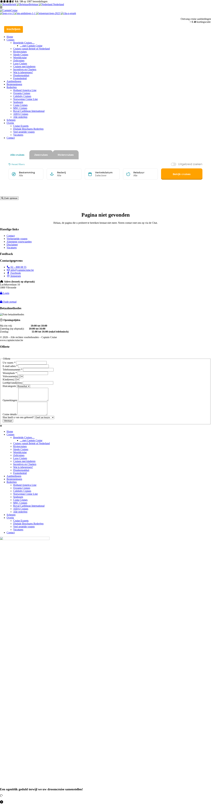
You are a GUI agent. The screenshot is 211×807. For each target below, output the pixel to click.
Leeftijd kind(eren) (13, 382)
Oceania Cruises (21, 93)
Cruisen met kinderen (24, 66)
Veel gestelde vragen (24, 131)
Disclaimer (12, 244)
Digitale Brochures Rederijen (28, 128)
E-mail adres (10, 366)
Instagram (15, 276)
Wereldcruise (20, 57)
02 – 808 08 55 (18, 267)
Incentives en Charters (24, 69)
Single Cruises (20, 54)
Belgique (34, 4)
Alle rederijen (20, 117)
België (13, 4)
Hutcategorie (10, 386)
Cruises (10, 39)
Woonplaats (10, 373)
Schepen (11, 120)
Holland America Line (24, 90)
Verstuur (8, 421)
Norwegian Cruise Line (25, 99)
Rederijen (12, 87)
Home (10, 36)
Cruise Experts (21, 125)
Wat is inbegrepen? (23, 72)
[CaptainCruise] (8, 10)
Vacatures (18, 134)
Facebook (15, 273)
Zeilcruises (18, 60)
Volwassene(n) (11, 376)
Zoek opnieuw (10, 198)
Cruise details (10, 414)
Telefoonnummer (12, 369)
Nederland (58, 4)
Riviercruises (20, 51)
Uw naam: (9, 362)
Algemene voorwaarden (19, 241)
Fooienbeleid (20, 78)
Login (5, 293)
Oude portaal (9, 301)
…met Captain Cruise (31, 45)
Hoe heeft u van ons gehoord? (19, 417)
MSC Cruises (20, 108)
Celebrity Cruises (22, 96)
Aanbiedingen (14, 81)
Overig (10, 123)
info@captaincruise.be (22, 270)
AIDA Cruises (20, 114)
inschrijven (13, 29)
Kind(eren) (9, 379)
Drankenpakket (21, 75)
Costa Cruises (20, 105)
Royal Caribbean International (29, 111)
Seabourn (18, 102)
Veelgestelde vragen (17, 238)
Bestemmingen (14, 84)
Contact (11, 137)
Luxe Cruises (20, 63)
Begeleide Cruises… (24, 42)
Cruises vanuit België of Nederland (31, 48)
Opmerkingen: (10, 400)
